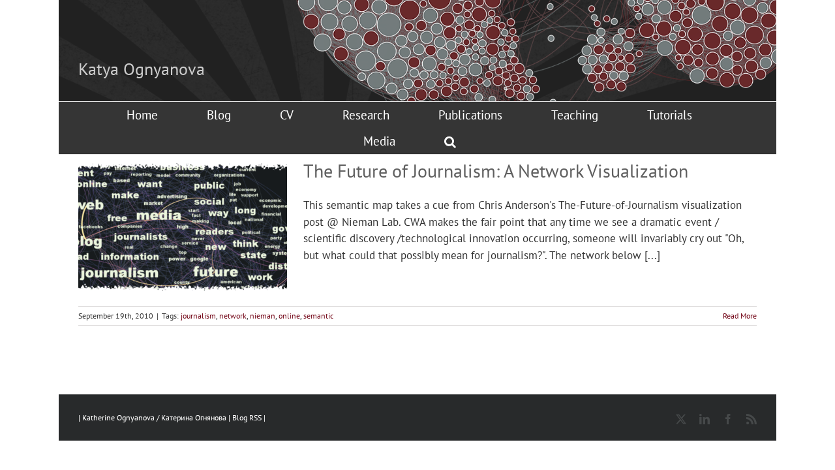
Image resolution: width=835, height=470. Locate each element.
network (233, 316)
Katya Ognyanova (141, 69)
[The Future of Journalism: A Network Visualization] (182, 227)
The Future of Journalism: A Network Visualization (495, 171)
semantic (318, 316)
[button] (450, 141)
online (289, 316)
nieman (262, 316)
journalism (198, 316)
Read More (740, 316)
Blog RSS (248, 417)
